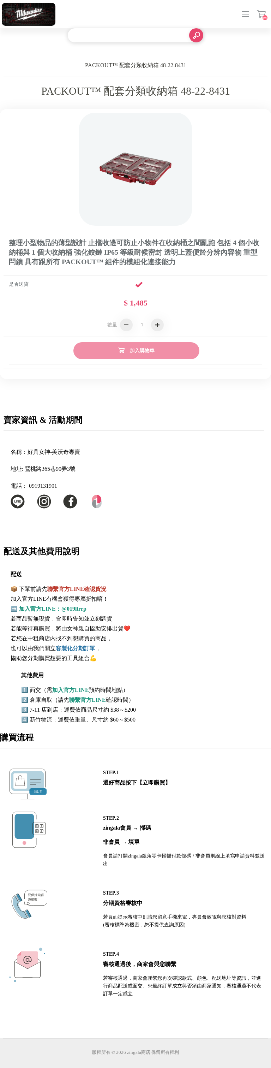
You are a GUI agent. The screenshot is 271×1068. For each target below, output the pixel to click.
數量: (113, 324)
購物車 (261, 14)
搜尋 (196, 35)
